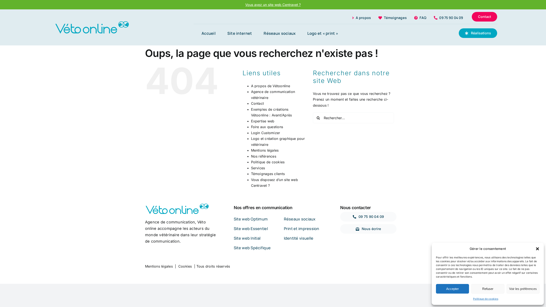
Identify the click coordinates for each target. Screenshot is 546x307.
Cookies (185, 266)
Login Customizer (265, 133)
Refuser (487, 289)
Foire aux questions (267, 127)
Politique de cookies (485, 298)
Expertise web (262, 121)
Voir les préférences (523, 289)
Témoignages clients (268, 174)
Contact (257, 103)
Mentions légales (265, 150)
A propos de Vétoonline (270, 86)
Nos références (263, 156)
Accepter (452, 289)
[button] (537, 249)
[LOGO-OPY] (92, 22)
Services (258, 168)
